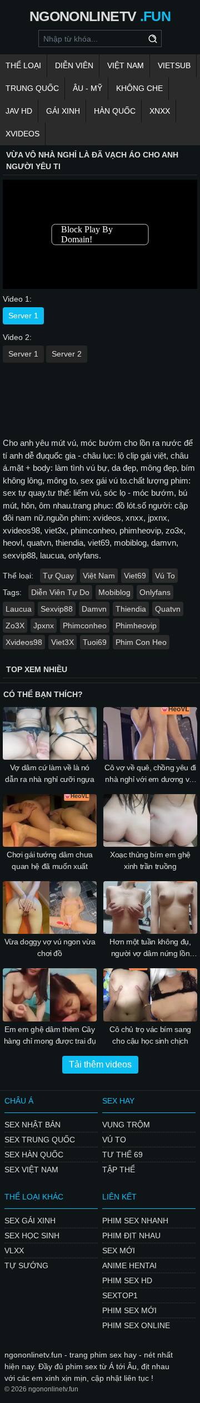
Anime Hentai (129, 1265)
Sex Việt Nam (31, 1169)
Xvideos (22, 133)
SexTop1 (120, 1295)
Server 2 (67, 353)
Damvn (94, 608)
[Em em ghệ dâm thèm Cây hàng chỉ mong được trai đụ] (50, 994)
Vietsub (174, 65)
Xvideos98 (24, 642)
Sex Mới (118, 1250)
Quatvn (168, 608)
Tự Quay (58, 575)
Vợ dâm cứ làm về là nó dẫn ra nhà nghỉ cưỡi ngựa (49, 773)
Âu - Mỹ (87, 88)
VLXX (14, 1250)
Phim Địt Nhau (131, 1235)
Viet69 (135, 575)
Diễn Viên (74, 65)
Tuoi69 (95, 642)
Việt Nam (125, 65)
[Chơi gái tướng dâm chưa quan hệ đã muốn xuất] (50, 820)
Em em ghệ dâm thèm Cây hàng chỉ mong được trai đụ (50, 1035)
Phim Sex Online (136, 1325)
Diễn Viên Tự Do (60, 592)
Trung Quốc (32, 88)
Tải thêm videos (100, 1064)
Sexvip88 (57, 608)
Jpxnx (43, 625)
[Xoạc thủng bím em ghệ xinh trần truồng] (150, 820)
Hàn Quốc (115, 110)
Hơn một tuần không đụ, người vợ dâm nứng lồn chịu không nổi (150, 948)
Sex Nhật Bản (32, 1124)
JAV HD (19, 110)
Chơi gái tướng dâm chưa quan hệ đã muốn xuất (50, 860)
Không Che (139, 88)
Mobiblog (114, 592)
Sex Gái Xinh (30, 1220)
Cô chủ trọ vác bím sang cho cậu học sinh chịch (150, 1035)
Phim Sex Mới (129, 1310)
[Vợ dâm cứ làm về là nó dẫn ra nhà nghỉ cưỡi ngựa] (50, 733)
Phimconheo (85, 625)
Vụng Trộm (126, 1124)
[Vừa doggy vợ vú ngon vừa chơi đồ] (50, 907)
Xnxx (159, 110)
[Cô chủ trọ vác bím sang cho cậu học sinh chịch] (150, 994)
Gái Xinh (63, 110)
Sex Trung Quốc (39, 1139)
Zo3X (15, 625)
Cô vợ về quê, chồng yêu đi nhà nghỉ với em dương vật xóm (150, 774)
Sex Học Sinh (31, 1235)
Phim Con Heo (141, 642)
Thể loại (23, 65)
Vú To (165, 575)
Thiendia (131, 608)
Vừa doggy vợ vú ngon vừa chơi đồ (50, 947)
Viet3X (62, 642)
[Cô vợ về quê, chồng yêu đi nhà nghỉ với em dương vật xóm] (150, 733)
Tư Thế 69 (122, 1154)
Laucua (19, 608)
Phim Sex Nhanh (135, 1220)
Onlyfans (155, 592)
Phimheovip (136, 625)
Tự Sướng (26, 1265)
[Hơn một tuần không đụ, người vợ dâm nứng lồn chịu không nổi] (150, 907)
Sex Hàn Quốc (33, 1154)
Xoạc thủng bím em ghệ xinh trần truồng (150, 860)
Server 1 (23, 315)
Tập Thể (118, 1169)
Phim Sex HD (127, 1280)
